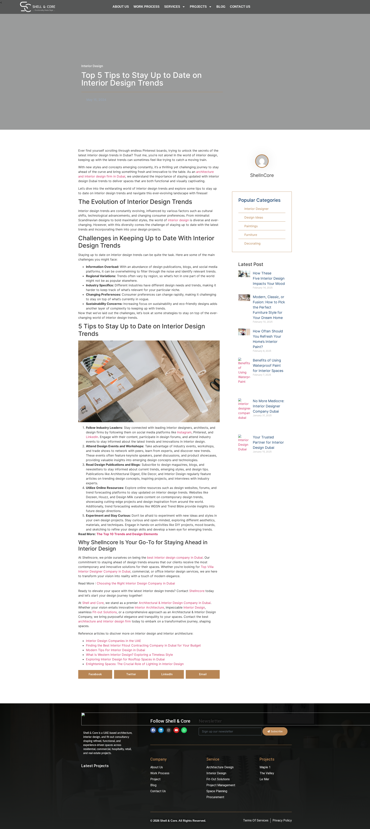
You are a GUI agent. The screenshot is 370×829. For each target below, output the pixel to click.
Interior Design (92, 66)
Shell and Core (92, 603)
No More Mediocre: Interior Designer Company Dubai (268, 406)
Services (172, 6)
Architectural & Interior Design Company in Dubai (174, 603)
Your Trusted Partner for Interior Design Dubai (268, 442)
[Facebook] (153, 730)
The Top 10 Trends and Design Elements (127, 534)
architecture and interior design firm (104, 621)
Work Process (147, 6)
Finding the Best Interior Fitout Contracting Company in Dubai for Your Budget (143, 645)
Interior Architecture (149, 607)
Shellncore (196, 591)
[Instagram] (169, 730)
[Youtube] (176, 730)
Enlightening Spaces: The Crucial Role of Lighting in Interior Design (135, 664)
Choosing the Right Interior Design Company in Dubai (136, 583)
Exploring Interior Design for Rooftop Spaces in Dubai (125, 659)
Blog (220, 6)
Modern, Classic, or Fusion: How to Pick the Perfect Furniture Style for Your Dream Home (269, 307)
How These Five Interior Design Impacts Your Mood (269, 278)
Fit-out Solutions (104, 612)
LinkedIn (92, 437)
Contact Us (240, 6)
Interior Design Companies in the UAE (113, 641)
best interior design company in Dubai (175, 557)
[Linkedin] (161, 730)
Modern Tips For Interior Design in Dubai (115, 650)
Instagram (184, 432)
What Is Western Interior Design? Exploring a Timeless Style (129, 655)
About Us (121, 6)
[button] (95, 674)
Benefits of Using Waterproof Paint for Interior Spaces (268, 365)
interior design (178, 220)
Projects (198, 6)
